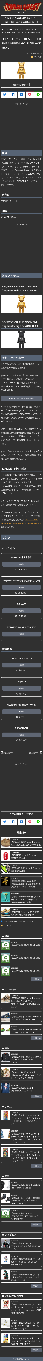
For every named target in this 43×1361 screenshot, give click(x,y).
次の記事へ (34, 753)
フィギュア (38, 57)
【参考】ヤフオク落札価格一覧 (22, 398)
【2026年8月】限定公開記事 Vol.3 (25, 971)
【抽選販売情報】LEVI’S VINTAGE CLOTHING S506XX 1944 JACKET (26, 1060)
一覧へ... (37, 979)
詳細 (22, 564)
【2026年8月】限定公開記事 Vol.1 (25, 945)
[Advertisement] (21, 125)
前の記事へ (9, 753)
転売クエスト (26, 1359)
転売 (5, 921)
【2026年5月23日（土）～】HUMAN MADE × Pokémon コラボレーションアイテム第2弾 (26, 1075)
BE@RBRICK (12, 921)
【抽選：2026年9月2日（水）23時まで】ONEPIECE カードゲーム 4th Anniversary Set (26, 1326)
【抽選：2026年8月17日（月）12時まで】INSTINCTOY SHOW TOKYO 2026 (25, 1262)
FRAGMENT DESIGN (26, 921)
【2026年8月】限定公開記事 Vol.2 (25, 958)
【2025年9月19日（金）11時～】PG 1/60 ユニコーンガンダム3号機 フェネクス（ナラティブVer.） (25, 884)
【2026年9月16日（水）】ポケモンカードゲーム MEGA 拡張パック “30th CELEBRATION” (25, 1341)
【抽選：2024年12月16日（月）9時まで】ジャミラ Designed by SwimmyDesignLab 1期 (25, 899)
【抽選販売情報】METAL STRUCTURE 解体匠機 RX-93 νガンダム (26, 1246)
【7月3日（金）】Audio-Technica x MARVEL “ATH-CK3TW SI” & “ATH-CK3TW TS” (25, 1201)
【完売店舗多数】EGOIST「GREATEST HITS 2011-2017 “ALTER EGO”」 (24, 1216)
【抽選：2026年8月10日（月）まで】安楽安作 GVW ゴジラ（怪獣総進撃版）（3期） (25, 1277)
